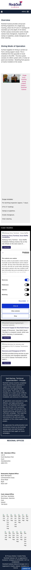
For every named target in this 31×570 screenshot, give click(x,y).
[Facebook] (14, 554)
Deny (15, 316)
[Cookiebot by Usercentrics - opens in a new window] (22, 253)
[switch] (27, 285)
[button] (24, 12)
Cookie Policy (21, 556)
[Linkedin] (16, 554)
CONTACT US (26, 568)
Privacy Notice (11, 556)
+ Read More (6, 247)
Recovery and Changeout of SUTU (14, 351)
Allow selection (15, 311)
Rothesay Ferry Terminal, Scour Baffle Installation (15, 236)
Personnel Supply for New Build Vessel (15, 328)
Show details (22, 301)
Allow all (15, 306)
